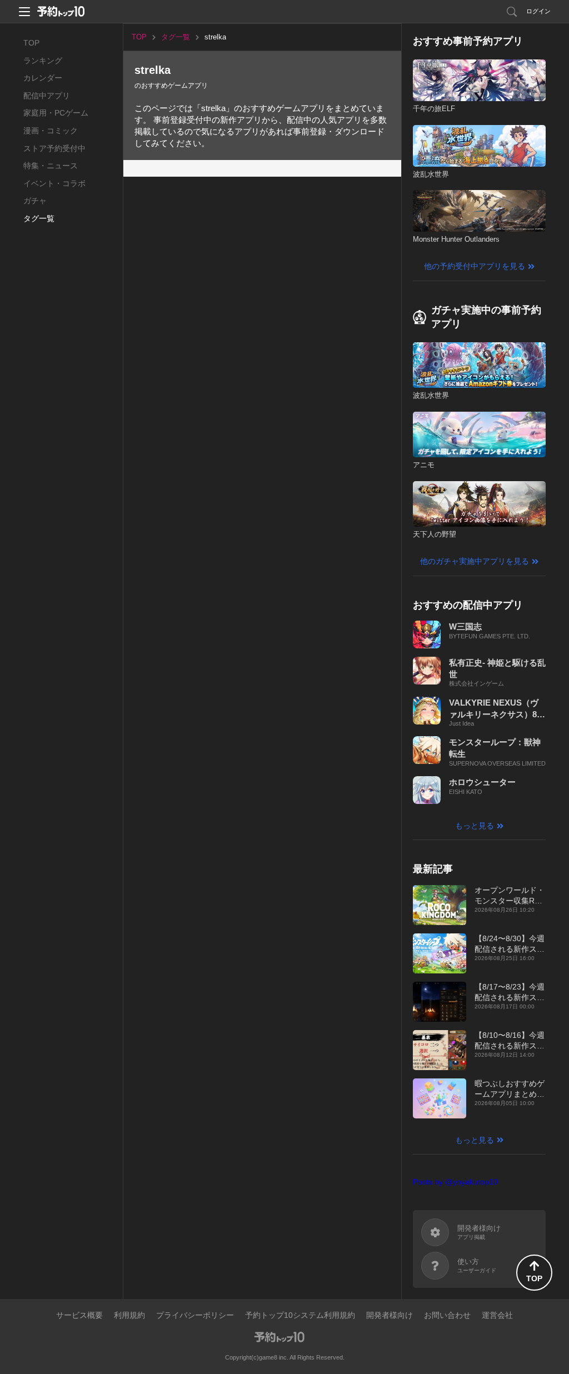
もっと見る (474, 825)
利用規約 (129, 1315)
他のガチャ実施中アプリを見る (474, 561)
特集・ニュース (50, 165)
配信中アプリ (46, 95)
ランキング (42, 60)
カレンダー (42, 77)
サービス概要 (79, 1315)
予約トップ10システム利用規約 (300, 1315)
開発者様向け (389, 1315)
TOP (31, 42)
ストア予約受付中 (54, 148)
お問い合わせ (447, 1315)
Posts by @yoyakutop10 (455, 1181)
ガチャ (35, 200)
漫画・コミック (50, 130)
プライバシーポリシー (195, 1315)
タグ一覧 (38, 218)
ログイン (538, 11)
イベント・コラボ (54, 183)
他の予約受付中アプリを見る (474, 266)
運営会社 (497, 1315)
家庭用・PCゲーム (55, 112)
